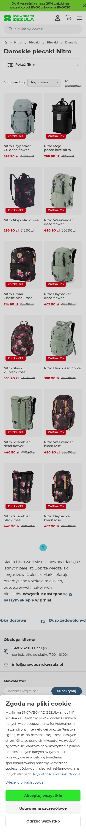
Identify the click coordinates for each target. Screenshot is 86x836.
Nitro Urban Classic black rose (18, 296)
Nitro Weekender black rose (58, 444)
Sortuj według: (14, 82)
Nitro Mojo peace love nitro (57, 148)
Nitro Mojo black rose (21, 220)
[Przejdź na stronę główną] (5, 42)
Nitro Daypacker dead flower (57, 296)
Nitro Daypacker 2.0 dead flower (17, 148)
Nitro (18, 42)
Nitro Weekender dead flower (58, 222)
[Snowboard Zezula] (19, 18)
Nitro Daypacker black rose (57, 518)
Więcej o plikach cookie (24, 782)
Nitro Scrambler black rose (17, 518)
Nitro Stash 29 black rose (14, 370)
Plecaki (34, 42)
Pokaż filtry (25, 64)
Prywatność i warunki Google (56, 774)
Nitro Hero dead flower (63, 368)
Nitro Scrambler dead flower (17, 444)
